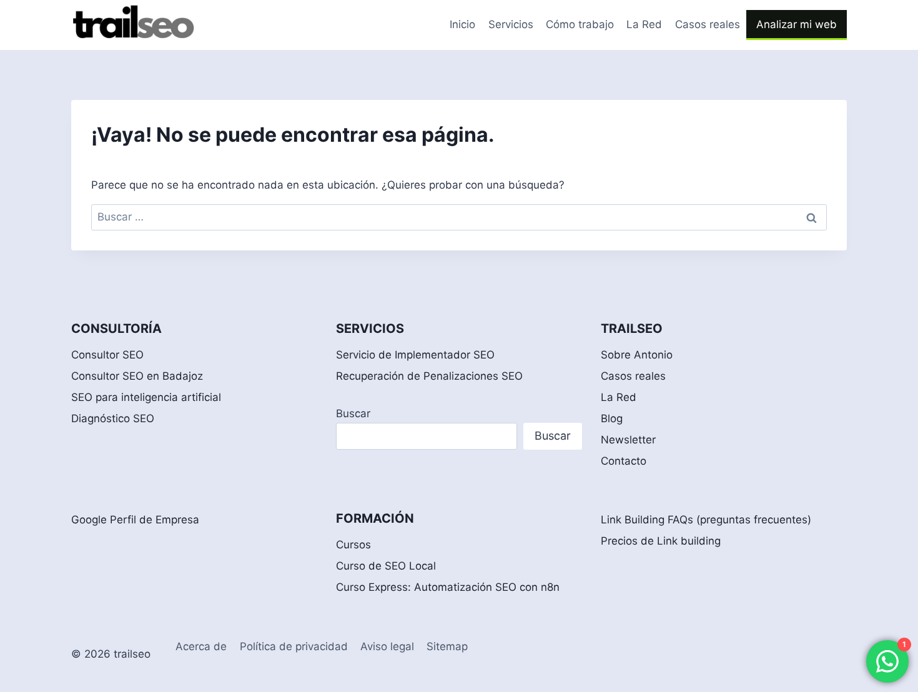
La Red (644, 24)
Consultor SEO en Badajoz (137, 376)
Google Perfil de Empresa (135, 519)
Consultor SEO (107, 354)
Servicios (510, 24)
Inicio (462, 24)
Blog (612, 418)
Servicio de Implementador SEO (415, 354)
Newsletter (628, 439)
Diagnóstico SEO (112, 418)
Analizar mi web (796, 24)
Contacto (623, 461)
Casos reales (707, 24)
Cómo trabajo (580, 24)
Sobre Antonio (637, 354)
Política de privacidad (294, 646)
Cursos (353, 544)
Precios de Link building (661, 541)
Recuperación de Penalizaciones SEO (429, 376)
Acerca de (201, 646)
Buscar (353, 413)
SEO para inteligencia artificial (146, 397)
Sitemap (447, 646)
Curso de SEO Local (386, 566)
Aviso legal (387, 646)
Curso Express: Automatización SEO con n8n (448, 587)
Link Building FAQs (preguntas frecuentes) (706, 519)
